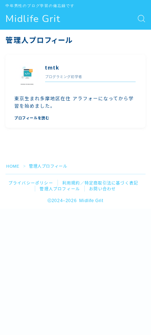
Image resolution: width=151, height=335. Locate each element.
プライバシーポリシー (30, 183)
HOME (12, 166)
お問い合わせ (102, 189)
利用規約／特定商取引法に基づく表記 (100, 183)
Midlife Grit (32, 19)
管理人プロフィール (60, 189)
